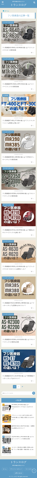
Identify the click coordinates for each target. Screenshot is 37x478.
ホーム (6, 11)
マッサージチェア (8, 22)
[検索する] (33, 393)
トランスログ (18, 4)
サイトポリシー (30, 469)
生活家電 (5, 95)
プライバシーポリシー (16, 469)
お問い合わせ (18, 473)
